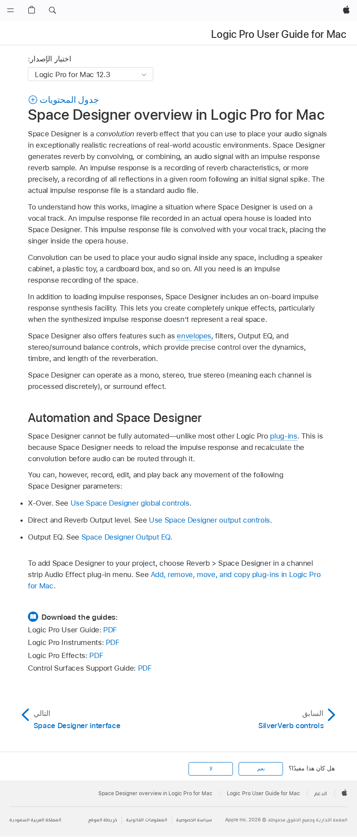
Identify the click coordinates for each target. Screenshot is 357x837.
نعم (261, 769)
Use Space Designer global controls (130, 503)
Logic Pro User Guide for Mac (278, 34)
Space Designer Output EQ (125, 537)
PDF (110, 629)
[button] (52, 10)
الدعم (320, 793)
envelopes (194, 335)
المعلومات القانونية (146, 819)
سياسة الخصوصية (194, 819)
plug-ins (283, 436)
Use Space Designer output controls (209, 520)
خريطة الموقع (102, 819)
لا (210, 769)
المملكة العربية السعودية (35, 819)
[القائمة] (10, 10)
